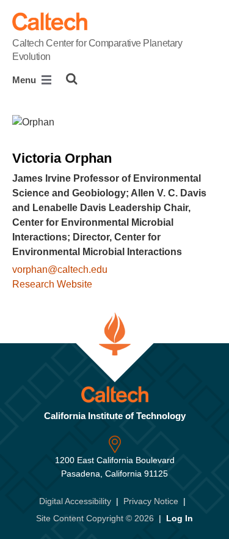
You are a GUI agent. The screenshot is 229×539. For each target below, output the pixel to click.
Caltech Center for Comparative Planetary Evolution (97, 50)
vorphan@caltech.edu (59, 269)
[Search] (72, 79)
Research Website (52, 284)
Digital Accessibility (75, 501)
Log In (179, 518)
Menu (25, 80)
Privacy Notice (150, 501)
